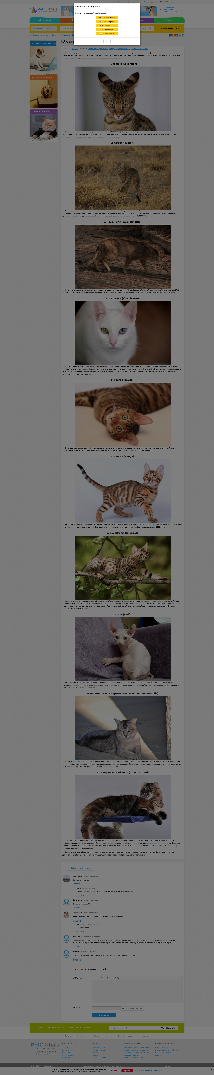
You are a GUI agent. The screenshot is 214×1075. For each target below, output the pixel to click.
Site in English (108, 22)
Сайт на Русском (108, 18)
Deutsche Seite (108, 26)
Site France (108, 30)
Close (107, 41)
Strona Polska (108, 34)
